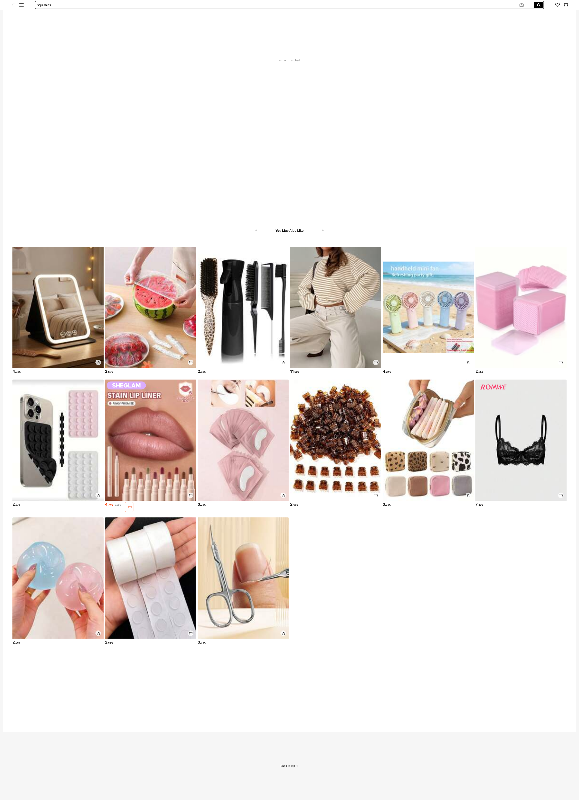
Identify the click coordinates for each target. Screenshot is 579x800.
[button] (13, 5)
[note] (129, 507)
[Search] (538, 5)
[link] (557, 5)
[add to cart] (98, 362)
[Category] (21, 5)
